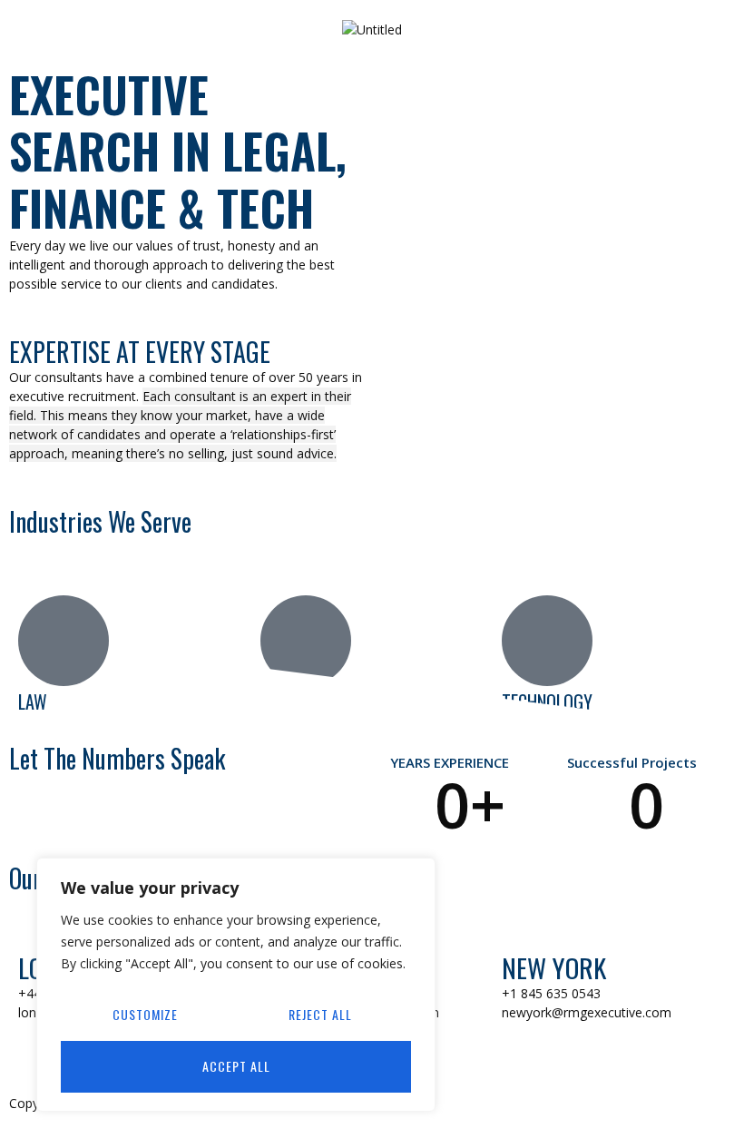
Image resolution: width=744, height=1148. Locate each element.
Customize (145, 1014)
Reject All (320, 1014)
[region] (236, 985)
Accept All (236, 1065)
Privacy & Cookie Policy (450, 1103)
